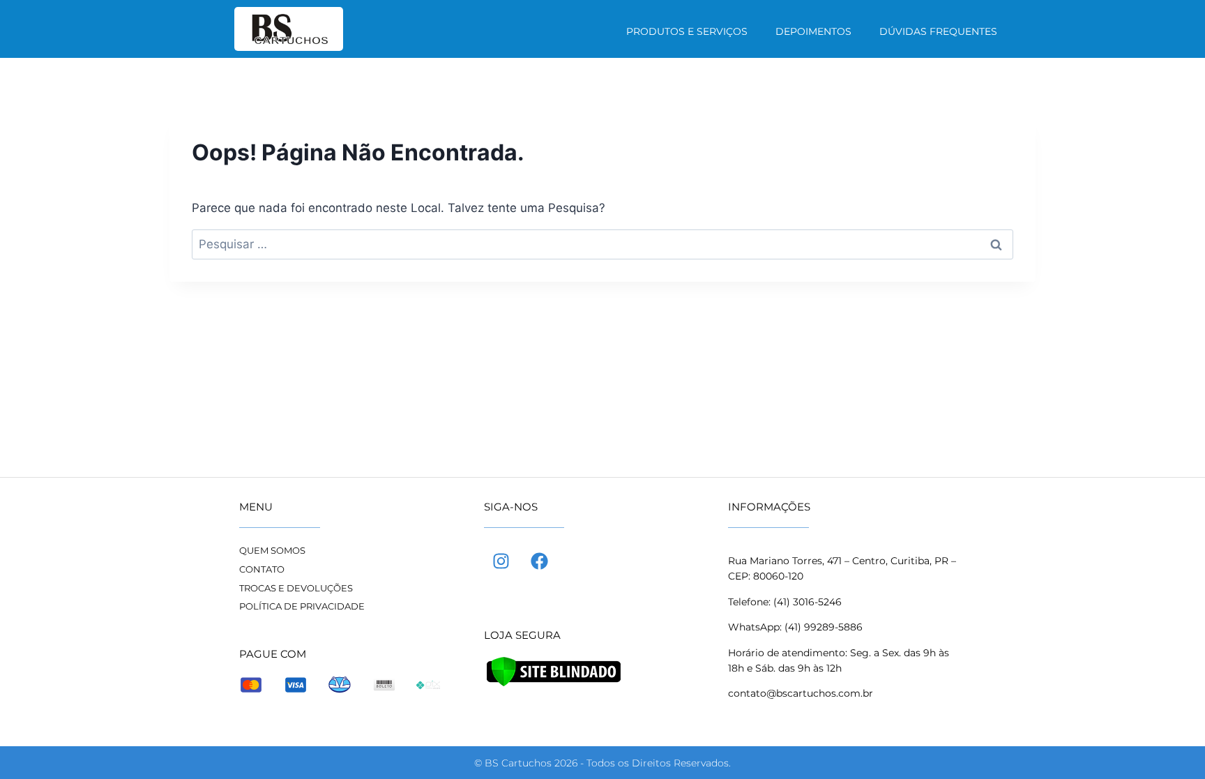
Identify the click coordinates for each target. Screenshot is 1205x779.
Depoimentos (813, 31)
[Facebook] (539, 560)
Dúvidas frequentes (938, 31)
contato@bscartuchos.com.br (800, 693)
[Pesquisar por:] (602, 244)
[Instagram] (501, 560)
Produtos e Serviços (687, 31)
